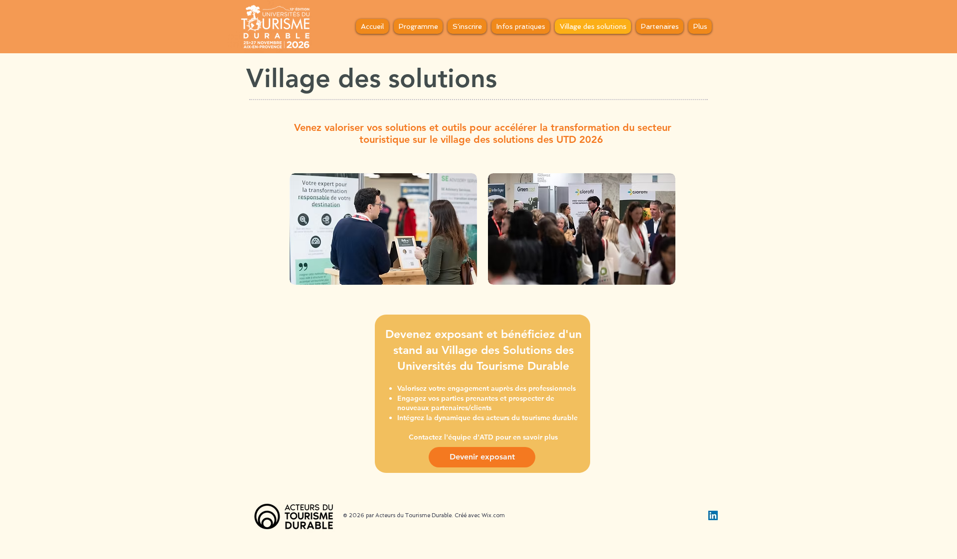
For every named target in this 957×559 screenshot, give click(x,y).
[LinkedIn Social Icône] (713, 515)
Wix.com (493, 515)
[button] (418, 26)
